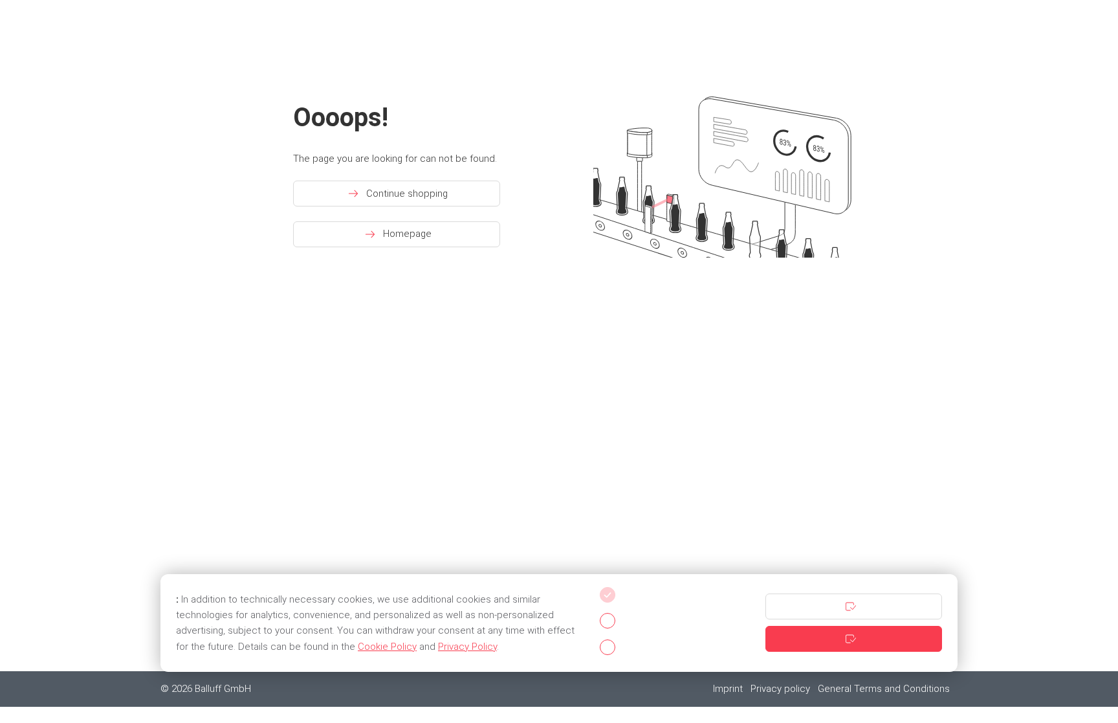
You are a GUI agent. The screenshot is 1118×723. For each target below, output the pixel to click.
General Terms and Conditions (884, 689)
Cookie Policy (387, 646)
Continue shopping (407, 193)
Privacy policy (780, 689)
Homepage (407, 233)
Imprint (728, 689)
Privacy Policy (467, 646)
